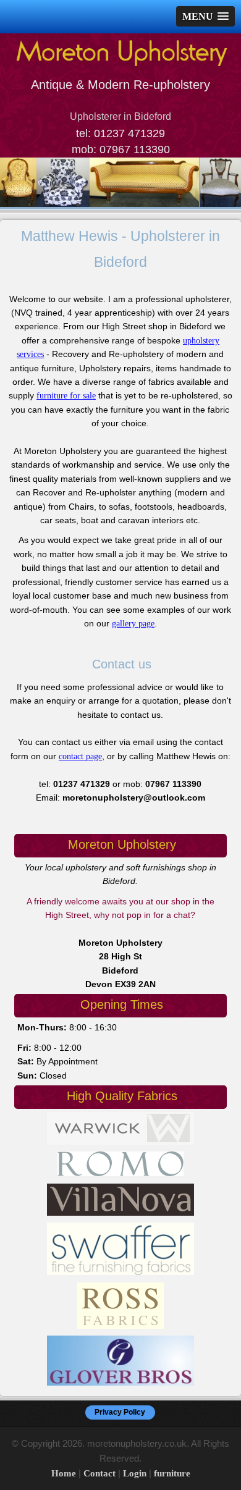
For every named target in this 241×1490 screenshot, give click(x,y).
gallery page (133, 623)
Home (63, 1473)
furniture (172, 1473)
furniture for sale (66, 395)
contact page (80, 756)
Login (134, 1473)
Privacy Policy (120, 1412)
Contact (99, 1473)
